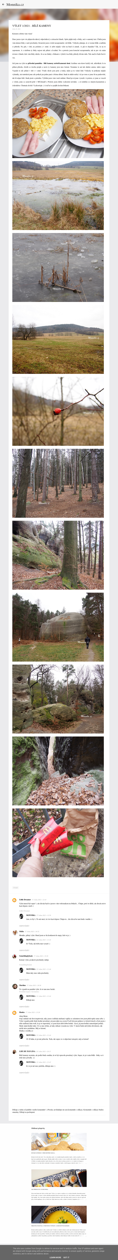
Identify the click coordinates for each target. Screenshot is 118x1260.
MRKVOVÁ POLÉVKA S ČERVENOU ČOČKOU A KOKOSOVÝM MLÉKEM (50, 1226)
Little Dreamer (25, 899)
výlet (15, 888)
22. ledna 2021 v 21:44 (43, 940)
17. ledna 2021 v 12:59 (43, 915)
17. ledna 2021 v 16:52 (32, 931)
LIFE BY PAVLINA (27, 1051)
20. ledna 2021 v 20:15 (43, 1051)
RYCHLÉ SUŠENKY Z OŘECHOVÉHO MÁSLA (43, 1153)
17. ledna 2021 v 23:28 (32, 1012)
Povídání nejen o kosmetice (29, 991)
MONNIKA (30, 915)
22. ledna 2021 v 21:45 (43, 1062)
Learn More (55, 1257)
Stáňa (21, 931)
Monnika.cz (15, 4)
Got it (66, 1257)
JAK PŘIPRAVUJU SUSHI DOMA (39, 1189)
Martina (22, 985)
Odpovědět (24, 926)
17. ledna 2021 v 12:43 (39, 900)
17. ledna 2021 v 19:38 (41, 956)
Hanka (22, 1012)
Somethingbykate (26, 955)
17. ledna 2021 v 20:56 (34, 985)
